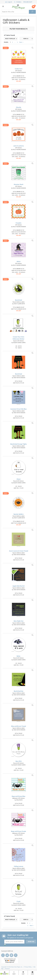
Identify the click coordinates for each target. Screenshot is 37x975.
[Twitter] (7, 955)
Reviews (7, 968)
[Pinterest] (15, 955)
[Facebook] (3, 955)
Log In (9, 2)
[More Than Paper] (18, 6)
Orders (18, 2)
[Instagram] (11, 955)
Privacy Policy (28, 967)
